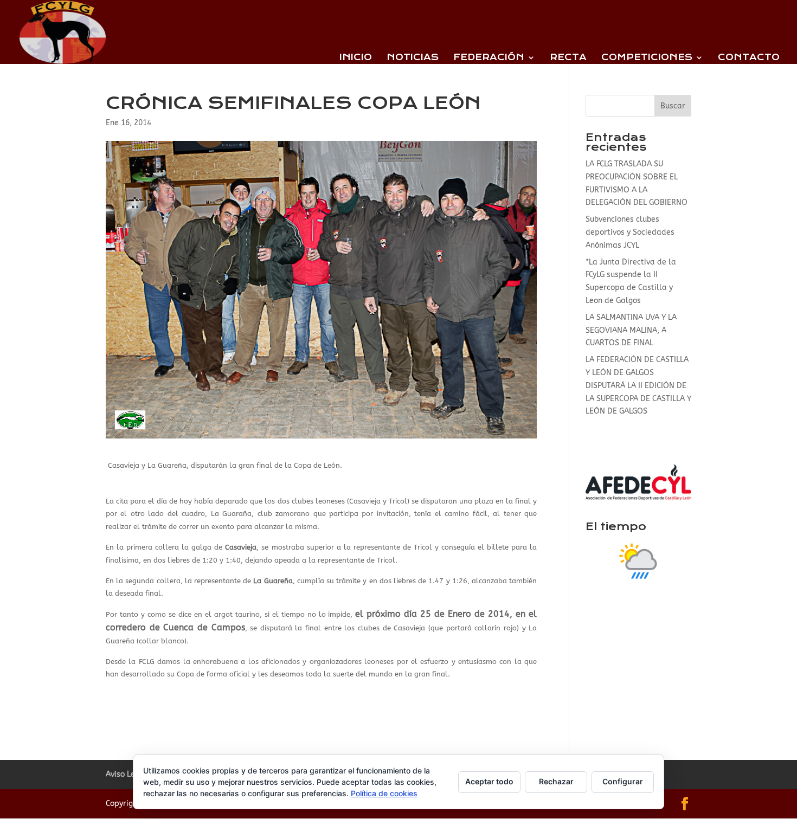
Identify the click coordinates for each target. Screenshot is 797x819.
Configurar (622, 781)
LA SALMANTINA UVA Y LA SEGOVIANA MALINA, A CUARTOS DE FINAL (631, 330)
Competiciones (646, 58)
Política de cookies (384, 793)
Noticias (413, 58)
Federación (488, 58)
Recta (568, 58)
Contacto (749, 58)
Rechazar (556, 781)
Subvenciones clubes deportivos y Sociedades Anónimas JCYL (630, 232)
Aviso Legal (126, 774)
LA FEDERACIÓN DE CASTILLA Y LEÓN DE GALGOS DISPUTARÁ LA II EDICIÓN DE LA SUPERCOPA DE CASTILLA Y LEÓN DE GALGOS (638, 385)
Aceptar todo (489, 781)
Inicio (355, 58)
